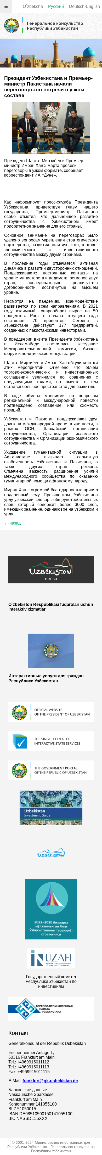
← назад (12, 523)
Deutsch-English (84, 6)
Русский (56, 6)
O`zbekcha (33, 6)
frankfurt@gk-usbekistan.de (50, 1081)
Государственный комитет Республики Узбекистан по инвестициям (51, 981)
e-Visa (51, 579)
